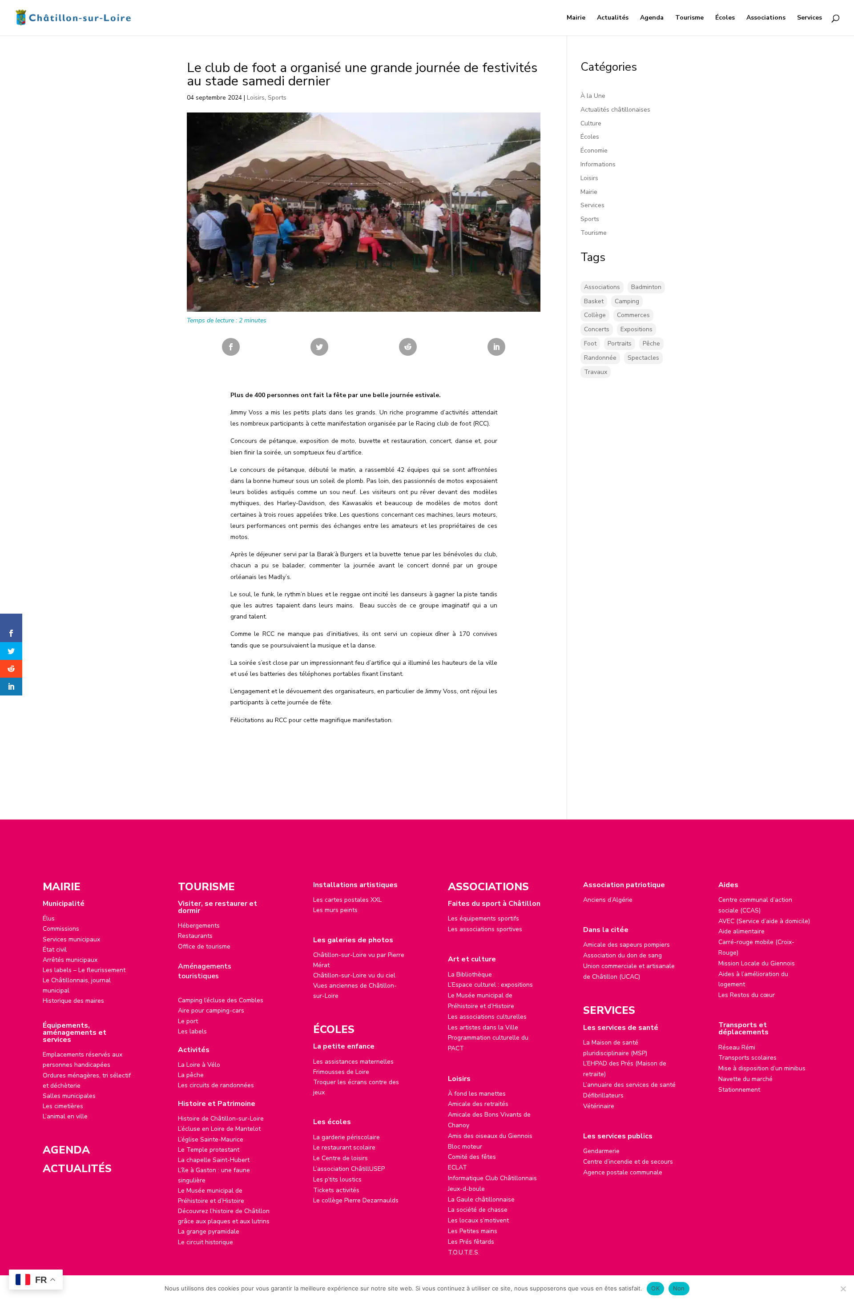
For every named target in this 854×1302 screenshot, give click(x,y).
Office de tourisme (204, 946)
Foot (590, 343)
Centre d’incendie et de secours (628, 1161)
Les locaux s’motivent (478, 1220)
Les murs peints (335, 910)
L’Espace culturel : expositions (490, 985)
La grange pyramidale (208, 1231)
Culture (590, 123)
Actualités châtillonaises (615, 109)
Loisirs (256, 97)
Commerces (633, 315)
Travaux (595, 372)
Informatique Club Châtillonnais (492, 1178)
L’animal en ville (65, 1116)
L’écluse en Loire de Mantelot (219, 1129)
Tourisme (689, 18)
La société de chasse (478, 1210)
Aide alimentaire (741, 931)
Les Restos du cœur (746, 995)
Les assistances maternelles (353, 1061)
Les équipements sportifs (483, 918)
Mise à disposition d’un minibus (762, 1068)
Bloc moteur (465, 1146)
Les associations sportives (485, 929)
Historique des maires (73, 1001)
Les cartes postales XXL (347, 900)
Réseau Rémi (736, 1047)
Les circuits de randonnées (216, 1085)
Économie (594, 150)
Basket (594, 301)
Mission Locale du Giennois (756, 963)
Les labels (192, 1031)
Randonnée (600, 358)
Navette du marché (745, 1079)
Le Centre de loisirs (340, 1158)
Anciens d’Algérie (607, 900)
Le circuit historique (205, 1242)
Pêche (651, 343)
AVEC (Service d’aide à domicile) (764, 921)
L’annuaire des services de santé (629, 1085)
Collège (595, 315)
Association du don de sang (622, 955)
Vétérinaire (598, 1106)
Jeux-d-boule (466, 1189)
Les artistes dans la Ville (483, 1027)
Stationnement (739, 1089)
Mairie (576, 18)
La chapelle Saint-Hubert (214, 1160)
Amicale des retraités (478, 1104)
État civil (55, 949)
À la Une (592, 96)
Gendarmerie (601, 1151)
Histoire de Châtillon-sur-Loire (221, 1118)
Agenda (652, 18)
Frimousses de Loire (341, 1072)
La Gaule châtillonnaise (481, 1199)
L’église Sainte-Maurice (210, 1139)
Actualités (612, 18)
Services (809, 18)
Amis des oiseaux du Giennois (490, 1136)
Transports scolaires (747, 1057)
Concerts (596, 329)
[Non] (842, 1288)
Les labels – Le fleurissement (84, 970)
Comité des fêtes (472, 1157)
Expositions (636, 329)
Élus (49, 918)
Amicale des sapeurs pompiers (626, 944)
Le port (188, 1021)
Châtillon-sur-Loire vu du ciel (354, 975)
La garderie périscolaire (346, 1137)
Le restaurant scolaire (344, 1147)
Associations (766, 18)
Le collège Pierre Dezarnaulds (356, 1200)
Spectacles (643, 358)
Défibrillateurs (603, 1095)
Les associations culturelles (487, 1017)
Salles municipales (69, 1096)
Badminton (646, 287)
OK (655, 1288)
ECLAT (457, 1167)
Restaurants (195, 936)
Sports (277, 97)
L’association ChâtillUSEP (349, 1169)
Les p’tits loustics (337, 1179)
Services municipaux (71, 939)
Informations (598, 164)
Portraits (620, 343)
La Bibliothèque (470, 974)
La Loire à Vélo (199, 1065)
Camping (627, 301)
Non (679, 1288)
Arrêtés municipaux (70, 960)
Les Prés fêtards (471, 1242)
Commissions (61, 928)
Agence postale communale (622, 1172)
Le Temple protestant (208, 1149)
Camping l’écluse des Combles (220, 1000)
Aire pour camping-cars (211, 1010)
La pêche (191, 1075)
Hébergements (199, 925)
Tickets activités (336, 1190)
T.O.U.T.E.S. (463, 1252)
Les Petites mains (472, 1231)
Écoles (725, 18)
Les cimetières (63, 1106)
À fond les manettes (477, 1093)
